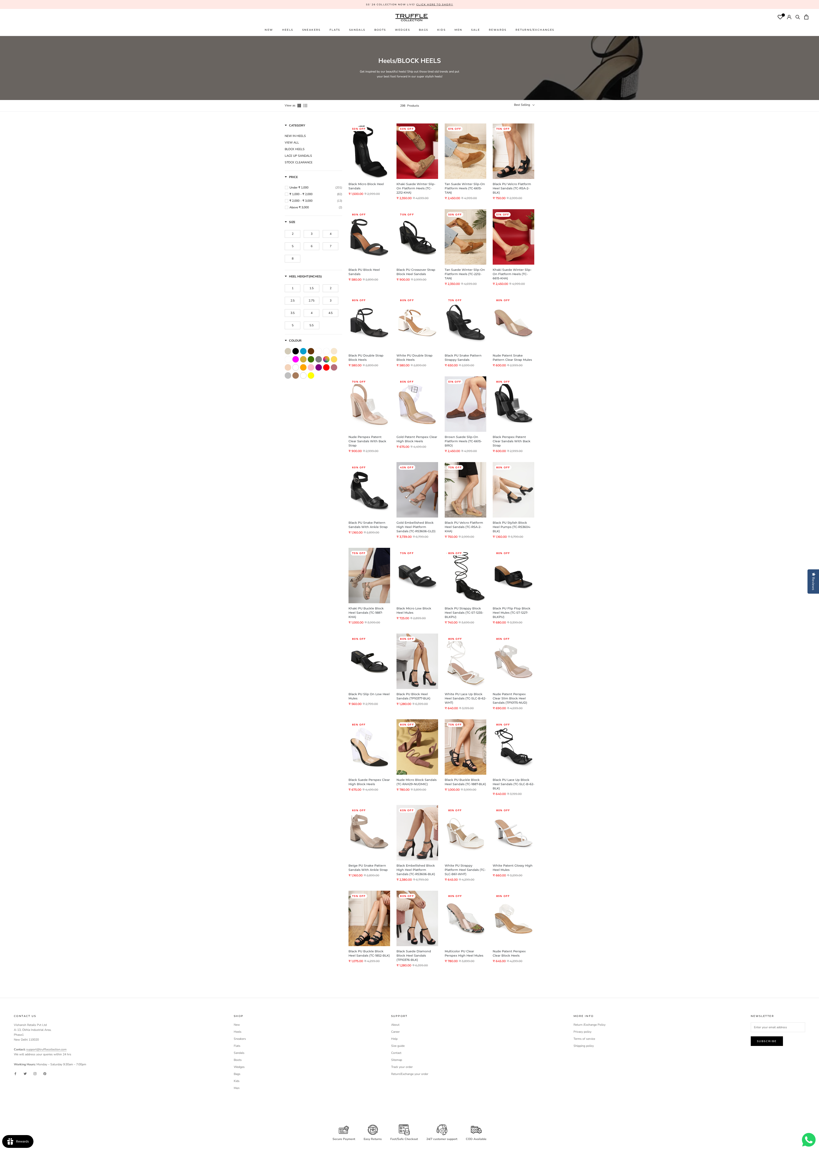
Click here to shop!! (434, 4)
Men (237, 1088)
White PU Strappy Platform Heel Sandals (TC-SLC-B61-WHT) (465, 870)
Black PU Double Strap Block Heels (366, 358)
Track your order (402, 1067)
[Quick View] (386, 149)
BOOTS (380, 29)
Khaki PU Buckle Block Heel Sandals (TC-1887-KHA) (366, 612)
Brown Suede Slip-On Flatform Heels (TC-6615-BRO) (463, 441)
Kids (237, 1081)
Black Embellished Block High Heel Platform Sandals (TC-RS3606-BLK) (415, 870)
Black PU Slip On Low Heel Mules (369, 696)
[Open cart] (806, 17)
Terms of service (584, 1039)
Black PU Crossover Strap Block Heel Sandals (415, 272)
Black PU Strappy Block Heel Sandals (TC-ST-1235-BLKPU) (464, 612)
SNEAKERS (311, 29)
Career (395, 1032)
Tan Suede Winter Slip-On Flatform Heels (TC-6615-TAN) (465, 188)
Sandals (239, 1053)
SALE (475, 29)
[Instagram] (34, 1073)
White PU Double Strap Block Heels (414, 358)
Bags (237, 1074)
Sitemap (396, 1060)
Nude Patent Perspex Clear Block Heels (509, 953)
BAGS (423, 29)
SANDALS (357, 29)
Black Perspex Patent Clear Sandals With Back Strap (511, 441)
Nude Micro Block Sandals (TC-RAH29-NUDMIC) (416, 782)
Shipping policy (584, 1046)
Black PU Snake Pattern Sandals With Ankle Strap (368, 525)
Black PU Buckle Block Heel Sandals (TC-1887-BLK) (465, 782)
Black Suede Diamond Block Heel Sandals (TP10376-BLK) (413, 955)
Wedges (239, 1067)
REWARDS (498, 29)
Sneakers (240, 1039)
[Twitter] (25, 1073)
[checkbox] (315, 187)
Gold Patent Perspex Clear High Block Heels (416, 439)
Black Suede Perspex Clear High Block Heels (369, 782)
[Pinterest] (44, 1073)
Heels (287, 29)
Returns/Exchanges (535, 29)
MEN (458, 29)
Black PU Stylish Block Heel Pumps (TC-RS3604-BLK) (512, 527)
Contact (396, 1053)
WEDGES (402, 29)
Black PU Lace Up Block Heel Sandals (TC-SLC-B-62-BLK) (513, 784)
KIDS (441, 29)
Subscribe (767, 1041)
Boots (238, 1060)
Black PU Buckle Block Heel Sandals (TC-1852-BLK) (369, 953)
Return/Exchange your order (409, 1074)
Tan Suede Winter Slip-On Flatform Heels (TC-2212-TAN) (465, 274)
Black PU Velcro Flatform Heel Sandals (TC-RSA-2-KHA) (464, 527)
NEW (269, 29)
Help (394, 1039)
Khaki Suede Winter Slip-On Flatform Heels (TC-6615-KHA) (512, 274)
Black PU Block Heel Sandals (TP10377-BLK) (413, 696)
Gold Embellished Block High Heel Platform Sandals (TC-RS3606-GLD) (416, 527)
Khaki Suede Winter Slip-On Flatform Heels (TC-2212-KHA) (415, 188)
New (237, 1025)
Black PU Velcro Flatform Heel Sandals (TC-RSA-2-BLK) (512, 188)
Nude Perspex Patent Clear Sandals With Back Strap (367, 441)
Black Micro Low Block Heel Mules (413, 610)
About (395, 1025)
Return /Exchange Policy (590, 1025)
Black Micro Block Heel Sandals (366, 186)
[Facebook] (15, 1073)
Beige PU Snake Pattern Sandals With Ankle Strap (368, 868)
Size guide (398, 1046)
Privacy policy (582, 1032)
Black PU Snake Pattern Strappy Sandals (463, 358)
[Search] (797, 17)
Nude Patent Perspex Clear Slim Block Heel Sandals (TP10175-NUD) (510, 698)
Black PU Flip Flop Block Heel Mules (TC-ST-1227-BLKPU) (511, 612)
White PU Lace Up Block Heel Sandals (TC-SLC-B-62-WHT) (465, 698)
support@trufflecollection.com (46, 1049)
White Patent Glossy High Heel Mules (513, 868)
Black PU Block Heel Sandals (364, 272)
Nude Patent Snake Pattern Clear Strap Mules (512, 358)
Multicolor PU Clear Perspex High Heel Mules (464, 953)
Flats (335, 29)
